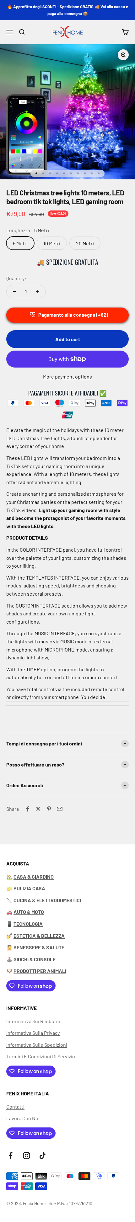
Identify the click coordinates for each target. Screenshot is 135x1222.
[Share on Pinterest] (49, 809)
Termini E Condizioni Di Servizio (40, 1056)
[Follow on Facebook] (10, 1155)
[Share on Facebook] (27, 809)
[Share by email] (59, 809)
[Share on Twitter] (38, 809)
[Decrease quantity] (14, 291)
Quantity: (16, 278)
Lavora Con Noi (23, 1118)
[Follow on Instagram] (26, 1155)
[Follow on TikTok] (42, 1155)
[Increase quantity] (38, 291)
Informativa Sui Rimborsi (33, 1021)
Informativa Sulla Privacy (33, 1033)
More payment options (67, 376)
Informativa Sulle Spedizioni (36, 1045)
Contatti (15, 1107)
